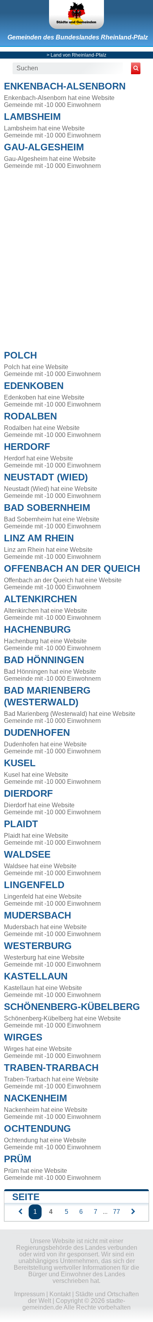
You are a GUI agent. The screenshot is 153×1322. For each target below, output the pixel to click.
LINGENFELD (34, 885)
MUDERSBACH (37, 915)
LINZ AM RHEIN (39, 538)
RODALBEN (30, 416)
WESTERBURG (38, 945)
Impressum (29, 1294)
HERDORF (27, 446)
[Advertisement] (76, 257)
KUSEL (20, 763)
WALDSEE (27, 854)
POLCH (20, 355)
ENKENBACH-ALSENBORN (65, 86)
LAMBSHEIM (32, 116)
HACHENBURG (37, 629)
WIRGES (23, 1037)
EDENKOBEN (34, 385)
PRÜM (17, 1159)
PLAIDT (21, 824)
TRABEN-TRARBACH (51, 1067)
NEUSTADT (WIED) (46, 477)
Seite (26, 1197)
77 (116, 1211)
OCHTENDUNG (37, 1128)
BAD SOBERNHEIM (47, 507)
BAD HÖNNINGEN (44, 660)
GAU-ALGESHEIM (44, 147)
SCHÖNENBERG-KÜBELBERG (72, 1006)
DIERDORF (28, 793)
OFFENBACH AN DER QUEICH (72, 568)
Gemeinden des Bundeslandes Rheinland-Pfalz (77, 37)
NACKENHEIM (35, 1098)
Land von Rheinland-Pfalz (78, 55)
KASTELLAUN (35, 976)
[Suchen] (135, 68)
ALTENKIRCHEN (40, 599)
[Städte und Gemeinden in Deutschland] (76, 14)
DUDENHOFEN (37, 732)
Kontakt (60, 1294)
